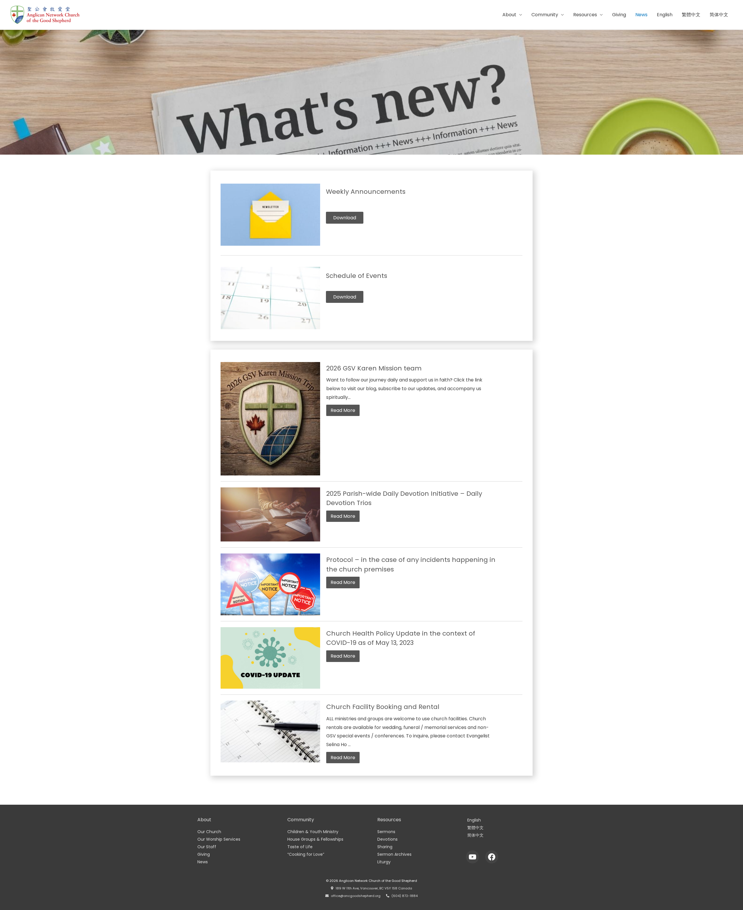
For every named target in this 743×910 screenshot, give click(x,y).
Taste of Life (300, 847)
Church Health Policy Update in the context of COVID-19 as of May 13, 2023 (400, 638)
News (641, 14)
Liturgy (384, 862)
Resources (585, 14)
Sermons (386, 832)
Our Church (209, 832)
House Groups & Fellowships (315, 839)
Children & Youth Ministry (312, 832)
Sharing (384, 847)
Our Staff (206, 847)
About (509, 14)
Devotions (387, 839)
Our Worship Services (218, 839)
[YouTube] (472, 856)
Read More (343, 410)
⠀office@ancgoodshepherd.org (354, 895)
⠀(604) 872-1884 (403, 895)
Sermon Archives (394, 854)
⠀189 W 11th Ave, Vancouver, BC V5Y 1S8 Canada (372, 888)
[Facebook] (491, 856)
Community (544, 14)
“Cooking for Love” (305, 854)
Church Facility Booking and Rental (382, 706)
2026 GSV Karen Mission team (374, 368)
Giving (619, 14)
